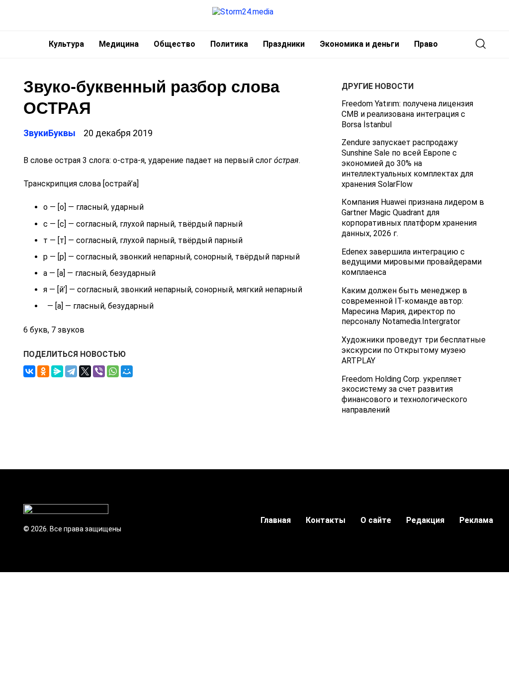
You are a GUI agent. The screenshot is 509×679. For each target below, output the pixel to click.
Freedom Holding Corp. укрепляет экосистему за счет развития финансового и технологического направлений (404, 394)
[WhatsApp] (113, 371)
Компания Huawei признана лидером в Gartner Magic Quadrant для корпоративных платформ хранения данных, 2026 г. (412, 217)
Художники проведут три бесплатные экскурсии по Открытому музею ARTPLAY (413, 350)
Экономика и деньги (359, 44)
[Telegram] (71, 371)
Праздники (284, 44)
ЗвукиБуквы (49, 133)
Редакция (425, 520)
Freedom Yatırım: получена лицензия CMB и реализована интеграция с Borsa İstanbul (407, 114)
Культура (66, 44)
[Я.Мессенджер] (57, 371)
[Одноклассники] (43, 371)
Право (426, 44)
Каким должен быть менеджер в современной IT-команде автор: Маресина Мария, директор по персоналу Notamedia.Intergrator (404, 306)
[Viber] (99, 371)
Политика (229, 44)
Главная (275, 520)
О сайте (375, 520)
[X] (85, 371)
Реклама (476, 520)
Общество (174, 44)
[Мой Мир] (127, 371)
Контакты (325, 520)
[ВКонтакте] (29, 371)
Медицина (119, 44)
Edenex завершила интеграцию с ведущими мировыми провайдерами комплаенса (411, 262)
